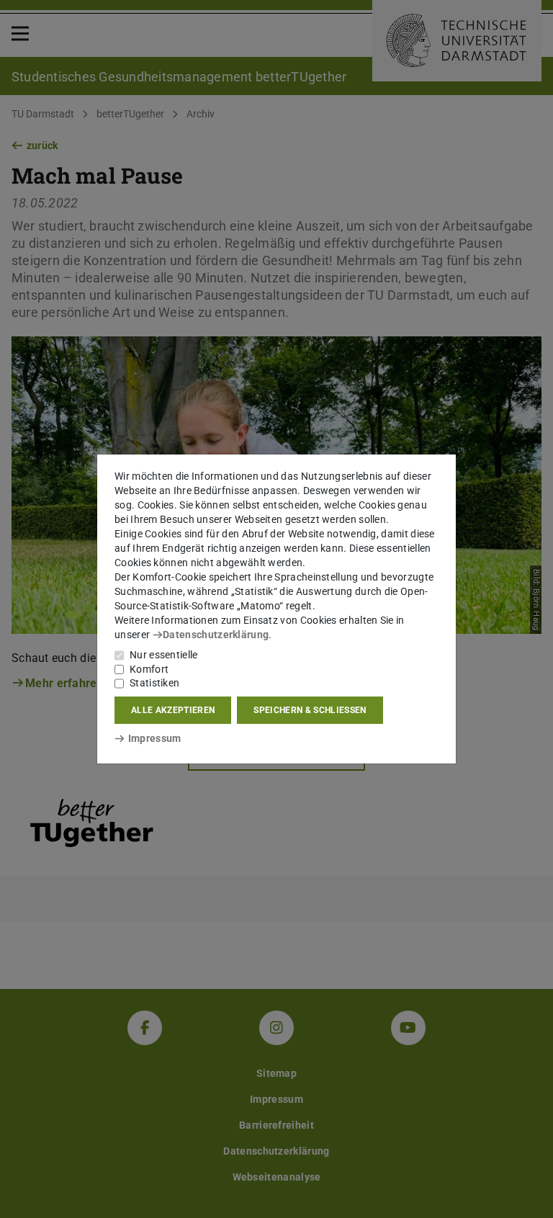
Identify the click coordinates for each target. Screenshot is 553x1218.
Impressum (154, 738)
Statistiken (154, 683)
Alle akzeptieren (173, 710)
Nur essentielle (164, 655)
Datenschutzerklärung (216, 634)
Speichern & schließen (309, 710)
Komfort (149, 669)
